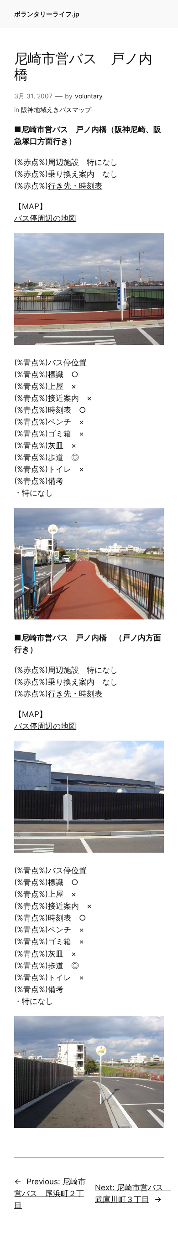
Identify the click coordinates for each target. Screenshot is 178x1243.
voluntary (89, 96)
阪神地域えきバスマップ (56, 109)
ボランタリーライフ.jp (46, 14)
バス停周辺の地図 (45, 218)
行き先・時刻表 (75, 185)
